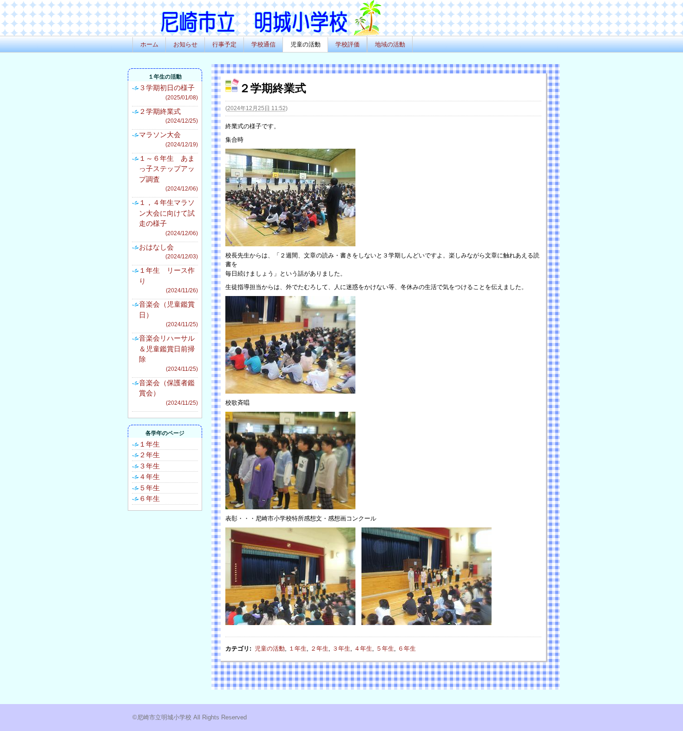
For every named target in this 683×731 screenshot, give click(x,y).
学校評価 (347, 44)
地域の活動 (390, 44)
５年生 (385, 648)
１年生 (298, 648)
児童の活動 (305, 44)
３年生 (341, 648)
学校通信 (263, 44)
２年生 (319, 648)
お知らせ (185, 44)
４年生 (363, 648)
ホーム (149, 44)
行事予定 (224, 44)
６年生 (407, 648)
